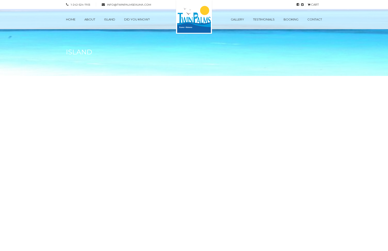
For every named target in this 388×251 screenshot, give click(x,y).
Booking (291, 19)
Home (70, 19)
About (89, 19)
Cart (314, 4)
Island (109, 19)
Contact (314, 19)
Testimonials (264, 19)
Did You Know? (137, 19)
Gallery (237, 19)
